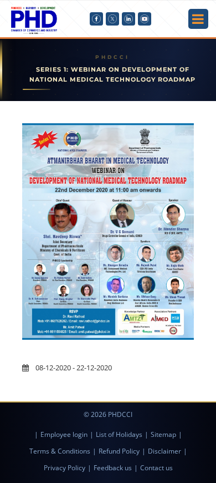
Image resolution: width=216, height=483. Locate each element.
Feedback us (113, 467)
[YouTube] (144, 19)
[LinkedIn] (128, 19)
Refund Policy (119, 451)
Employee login (64, 434)
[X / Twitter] (112, 19)
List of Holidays (119, 434)
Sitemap (163, 434)
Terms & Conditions (59, 451)
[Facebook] (96, 19)
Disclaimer (164, 451)
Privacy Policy (64, 467)
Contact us (156, 467)
